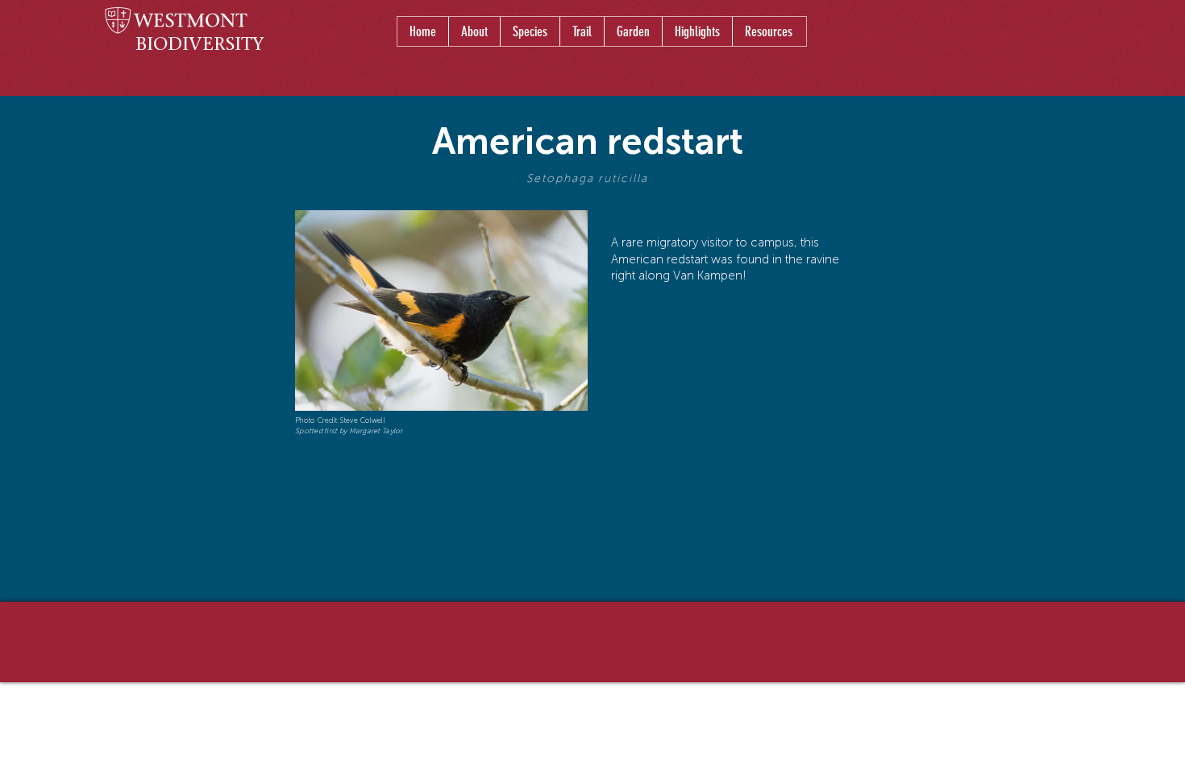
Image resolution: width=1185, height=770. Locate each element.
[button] (529, 31)
